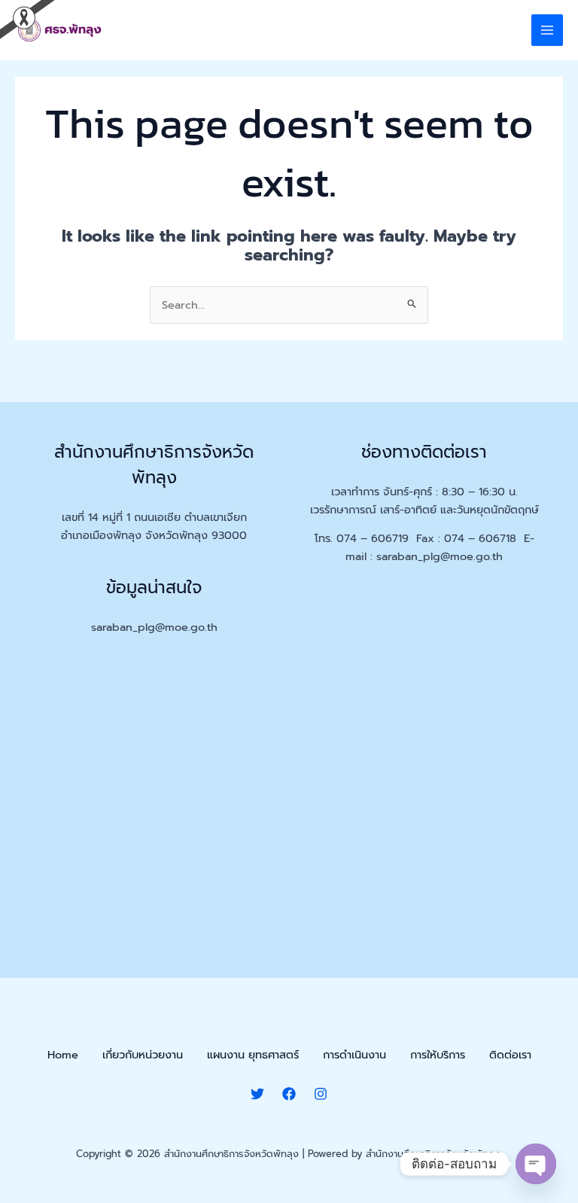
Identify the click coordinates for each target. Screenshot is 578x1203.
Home (62, 1054)
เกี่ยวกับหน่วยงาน (142, 1054)
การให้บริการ (437, 1054)
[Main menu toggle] (547, 30)
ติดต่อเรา (510, 1054)
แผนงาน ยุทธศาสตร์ (253, 1054)
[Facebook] (289, 1094)
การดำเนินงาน (354, 1054)
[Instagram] (320, 1094)
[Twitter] (257, 1094)
